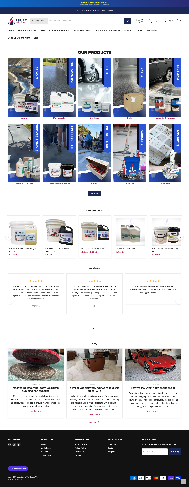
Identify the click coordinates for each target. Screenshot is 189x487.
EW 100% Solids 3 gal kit (92, 249)
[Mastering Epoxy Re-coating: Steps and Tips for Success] (36, 365)
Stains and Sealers (82, 30)
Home (43, 444)
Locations (79, 455)
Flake (42, 30)
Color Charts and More (19, 38)
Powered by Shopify (15, 479)
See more (93, 422)
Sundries (128, 30)
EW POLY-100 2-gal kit (126, 249)
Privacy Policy (81, 444)
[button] (169, 20)
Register (111, 452)
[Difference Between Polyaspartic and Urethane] (95, 365)
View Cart (112, 444)
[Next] (180, 237)
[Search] (127, 21)
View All (94, 193)
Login (110, 448)
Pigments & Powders (59, 30)
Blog (36, 38)
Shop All (44, 452)
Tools (139, 30)
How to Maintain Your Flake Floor (153, 388)
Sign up (175, 451)
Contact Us (79, 452)
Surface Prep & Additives (107, 30)
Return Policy (80, 448)
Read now (35, 411)
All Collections (47, 448)
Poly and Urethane (27, 30)
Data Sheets (151, 30)
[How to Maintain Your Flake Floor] (153, 365)
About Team (46, 455)
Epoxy (11, 30)
